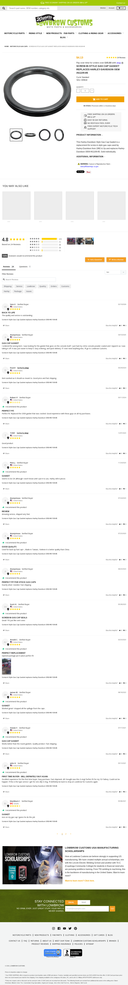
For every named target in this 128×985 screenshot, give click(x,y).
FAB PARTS (57, 935)
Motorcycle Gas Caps (19, 46)
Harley (7, 291)
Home (6, 46)
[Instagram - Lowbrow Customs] (53, 928)
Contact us (120, 3)
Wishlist (103, 8)
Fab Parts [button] (69, 33)
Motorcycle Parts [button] (14, 33)
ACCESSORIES (84, 935)
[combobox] (32, 8)
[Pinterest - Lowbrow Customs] (75, 928)
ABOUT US (46, 941)
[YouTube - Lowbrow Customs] (64, 928)
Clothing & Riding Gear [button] (91, 33)
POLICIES (78, 944)
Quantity (80, 87)
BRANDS (112, 941)
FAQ (25, 941)
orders (54, 286)
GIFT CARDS (99, 935)
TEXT (84, 902)
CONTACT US (14, 941)
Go (112, 909)
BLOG (110, 935)
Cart (122, 8)
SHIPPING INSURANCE (61, 944)
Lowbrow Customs (17, 966)
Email (71, 902)
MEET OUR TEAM (62, 941)
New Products (54, 33)
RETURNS (35, 941)
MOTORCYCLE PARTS (22, 935)
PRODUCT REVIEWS (40, 944)
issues (29, 291)
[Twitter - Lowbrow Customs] (70, 928)
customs (65, 286)
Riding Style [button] (35, 33)
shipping (8, 286)
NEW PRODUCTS (42, 935)
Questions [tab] (23, 266)
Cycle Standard (82, 77)
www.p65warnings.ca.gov (89, 166)
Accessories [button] (115, 33)
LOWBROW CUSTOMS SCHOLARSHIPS (89, 941)
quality (43, 286)
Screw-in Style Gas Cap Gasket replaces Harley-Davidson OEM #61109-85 (29, 319)
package (18, 291)
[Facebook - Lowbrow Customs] (59, 928)
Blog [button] (63, 37)
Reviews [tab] (6, 266)
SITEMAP (90, 944)
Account (111, 8)
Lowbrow (31, 286)
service (19, 286)
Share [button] (7, 325)
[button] (120, 325)
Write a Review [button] (118, 259)
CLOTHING (69, 935)
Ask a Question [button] (96, 259)
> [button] (70, 833)
